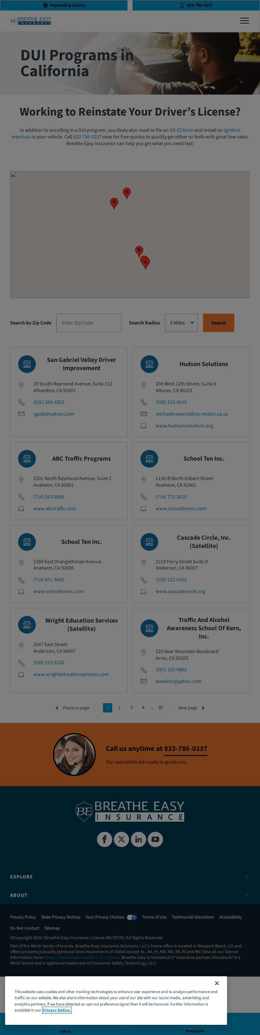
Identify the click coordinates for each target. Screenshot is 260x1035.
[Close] (217, 983)
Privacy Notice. (57, 1010)
